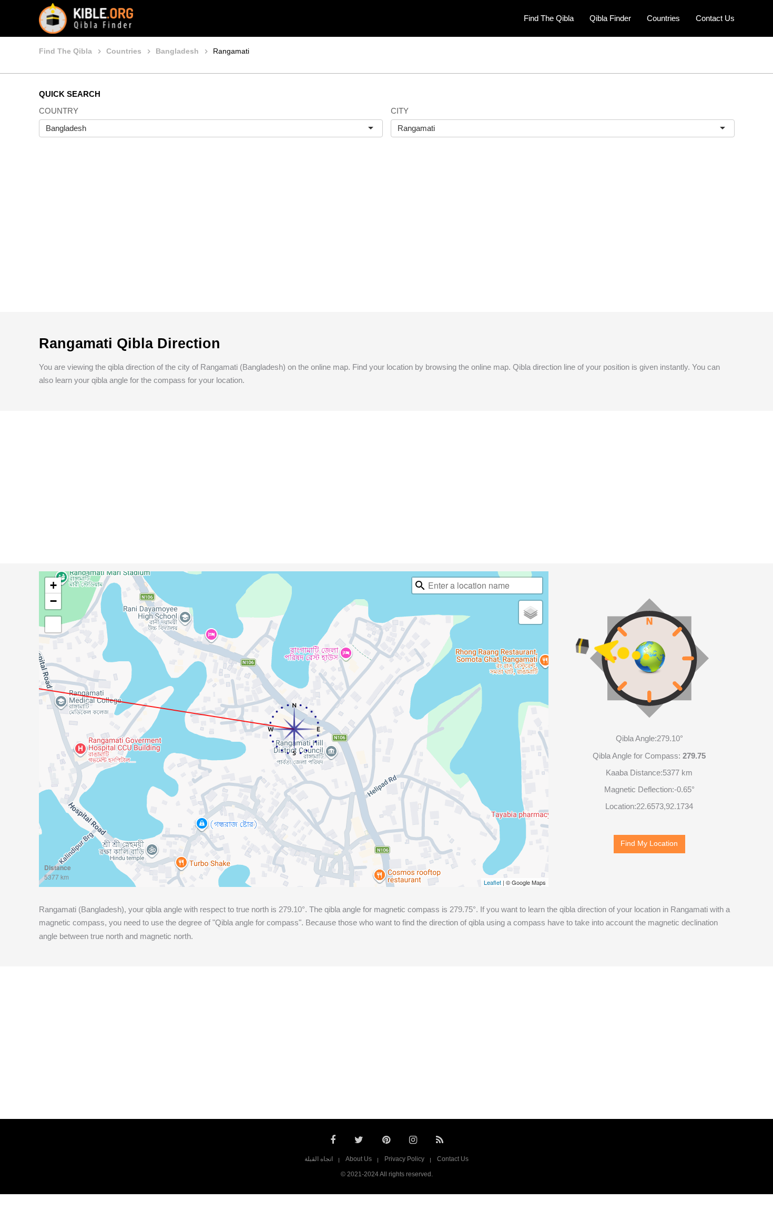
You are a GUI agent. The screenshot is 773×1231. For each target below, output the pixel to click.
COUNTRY (58, 110)
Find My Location (649, 843)
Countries (663, 18)
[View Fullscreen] (53, 624)
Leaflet (492, 882)
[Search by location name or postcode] (420, 585)
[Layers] (530, 612)
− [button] (53, 601)
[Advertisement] (386, 235)
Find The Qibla (549, 18)
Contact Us (715, 18)
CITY (400, 110)
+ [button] (53, 585)
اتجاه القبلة (318, 1159)
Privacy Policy (404, 1159)
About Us (358, 1159)
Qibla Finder (610, 18)
